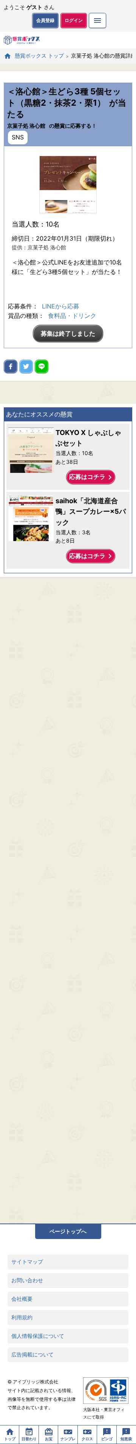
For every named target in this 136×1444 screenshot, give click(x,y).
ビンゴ (107, 1438)
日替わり (29, 1438)
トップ (9, 1438)
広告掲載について (32, 1354)
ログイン (74, 20)
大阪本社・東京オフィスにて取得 (104, 1413)
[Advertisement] (68, 900)
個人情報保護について (37, 1336)
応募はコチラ (91, 477)
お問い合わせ (27, 1280)
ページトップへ (68, 1231)
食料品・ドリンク (72, 315)
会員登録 (45, 20)
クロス (87, 1438)
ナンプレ (68, 1438)
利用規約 (21, 1317)
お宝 (49, 1438)
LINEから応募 (60, 306)
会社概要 (21, 1298)
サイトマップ (27, 1261)
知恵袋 (126, 1438)
